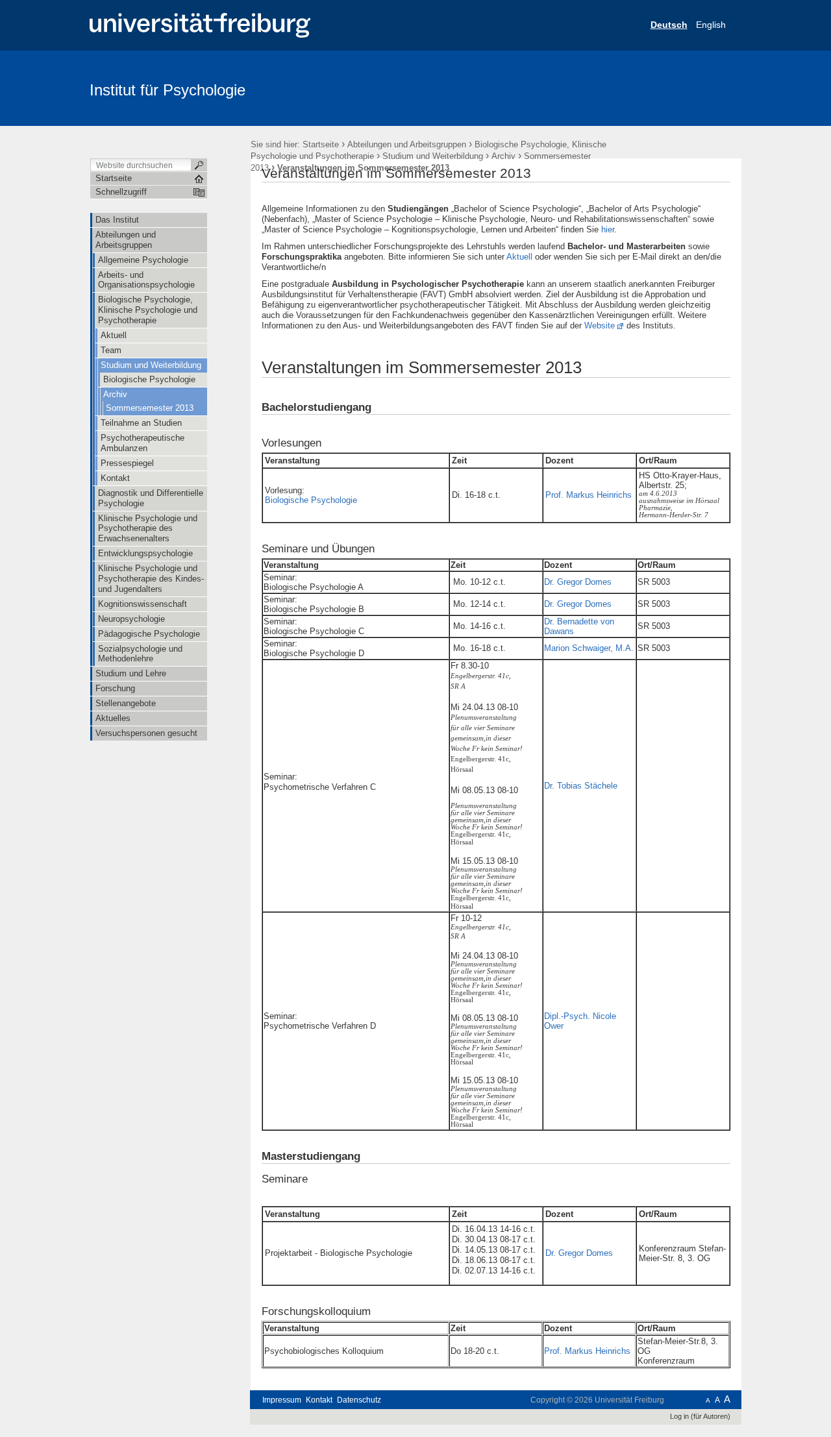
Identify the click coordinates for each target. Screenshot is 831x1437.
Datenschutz (359, 1400)
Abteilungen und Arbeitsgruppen (406, 144)
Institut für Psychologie (167, 90)
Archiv (503, 156)
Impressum (281, 1400)
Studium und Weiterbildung (432, 156)
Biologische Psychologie (311, 500)
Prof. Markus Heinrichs (588, 495)
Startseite (321, 144)
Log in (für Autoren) (700, 1416)
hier (607, 229)
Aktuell (519, 257)
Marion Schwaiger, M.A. (589, 648)
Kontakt (319, 1400)
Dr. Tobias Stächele (580, 786)
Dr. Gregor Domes (578, 582)
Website (599, 325)
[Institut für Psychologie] (678, 88)
